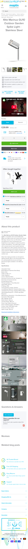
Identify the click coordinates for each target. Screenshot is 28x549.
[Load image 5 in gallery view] (25, 69)
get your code (19, 133)
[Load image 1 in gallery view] (3, 69)
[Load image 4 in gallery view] (20, 69)
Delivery (9, 156)
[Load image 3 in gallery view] (14, 69)
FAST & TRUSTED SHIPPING (8, 92)
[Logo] (14, 6)
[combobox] (14, 11)
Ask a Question (9, 415)
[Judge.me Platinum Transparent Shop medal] (16, 524)
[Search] (2, 11)
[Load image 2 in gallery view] (9, 69)
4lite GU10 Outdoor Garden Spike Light (14, 212)
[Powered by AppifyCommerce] (24, 425)
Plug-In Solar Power (14, 1)
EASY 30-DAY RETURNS (21, 92)
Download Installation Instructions (10, 312)
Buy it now (14, 148)
